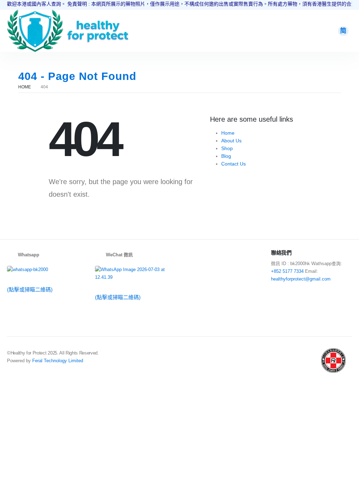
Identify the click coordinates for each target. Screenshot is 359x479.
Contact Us (233, 164)
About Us (231, 140)
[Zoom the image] (35, 13)
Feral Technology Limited (57, 360)
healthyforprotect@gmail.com (301, 279)
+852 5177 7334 (287, 271)
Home (228, 133)
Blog (226, 156)
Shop (227, 148)
